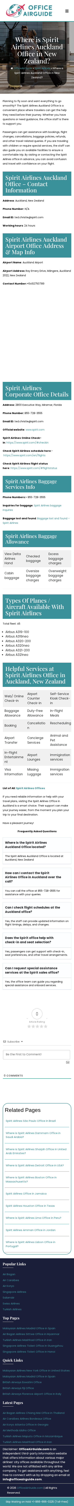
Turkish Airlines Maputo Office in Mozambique (33, 1436)
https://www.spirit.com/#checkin (27, 442)
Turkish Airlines (12, 1309)
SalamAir (8, 1297)
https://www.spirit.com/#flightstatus (34, 468)
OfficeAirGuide (23, 68)
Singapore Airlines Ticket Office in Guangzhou (33, 1346)
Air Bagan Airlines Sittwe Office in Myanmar (31, 1334)
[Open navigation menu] (67, 11)
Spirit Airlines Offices (30, 788)
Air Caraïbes (11, 1280)
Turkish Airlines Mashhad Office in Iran (27, 1340)
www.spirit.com (35, 429)
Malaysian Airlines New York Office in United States (36, 1370)
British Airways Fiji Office (18, 1388)
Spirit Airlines (42, 68)
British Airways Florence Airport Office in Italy (32, 1394)
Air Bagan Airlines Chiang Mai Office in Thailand (33, 1413)
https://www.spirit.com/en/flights (24, 455)
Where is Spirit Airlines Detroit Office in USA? (35, 1165)
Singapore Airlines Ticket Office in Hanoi (29, 1351)
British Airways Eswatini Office (22, 1382)
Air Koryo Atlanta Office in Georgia (25, 1424)
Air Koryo (8, 1286)
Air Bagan (9, 1274)
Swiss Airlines (11, 1303)
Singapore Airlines (14, 1292)
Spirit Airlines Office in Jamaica (26, 1193)
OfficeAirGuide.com (30, 1488)
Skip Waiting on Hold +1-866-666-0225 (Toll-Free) (37, 1501)
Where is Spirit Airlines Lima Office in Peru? (33, 1218)
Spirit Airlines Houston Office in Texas (30, 1206)
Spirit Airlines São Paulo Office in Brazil (31, 1121)
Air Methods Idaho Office (19, 1430)
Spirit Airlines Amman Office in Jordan (31, 1230)
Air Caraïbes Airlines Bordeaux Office (27, 1418)
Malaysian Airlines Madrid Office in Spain (29, 1328)
